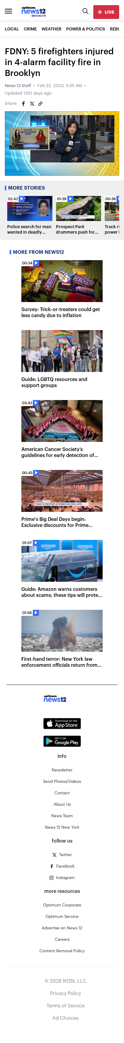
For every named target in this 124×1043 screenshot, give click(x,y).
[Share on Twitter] (31, 103)
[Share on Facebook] (23, 103)
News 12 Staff (18, 86)
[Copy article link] (40, 103)
